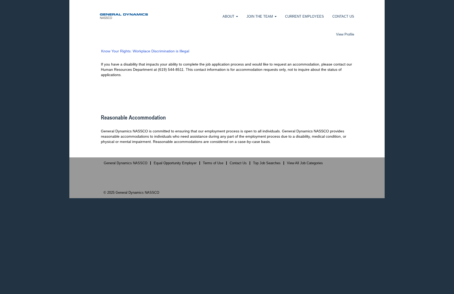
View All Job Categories (305, 163)
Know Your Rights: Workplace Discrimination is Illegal (145, 51)
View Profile (345, 34)
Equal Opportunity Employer (175, 163)
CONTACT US (343, 16)
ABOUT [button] (229, 16)
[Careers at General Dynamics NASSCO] (124, 16)
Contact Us (238, 163)
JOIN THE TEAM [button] (260, 16)
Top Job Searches (267, 163)
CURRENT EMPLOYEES (304, 16)
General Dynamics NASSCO (125, 163)
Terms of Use (213, 163)
